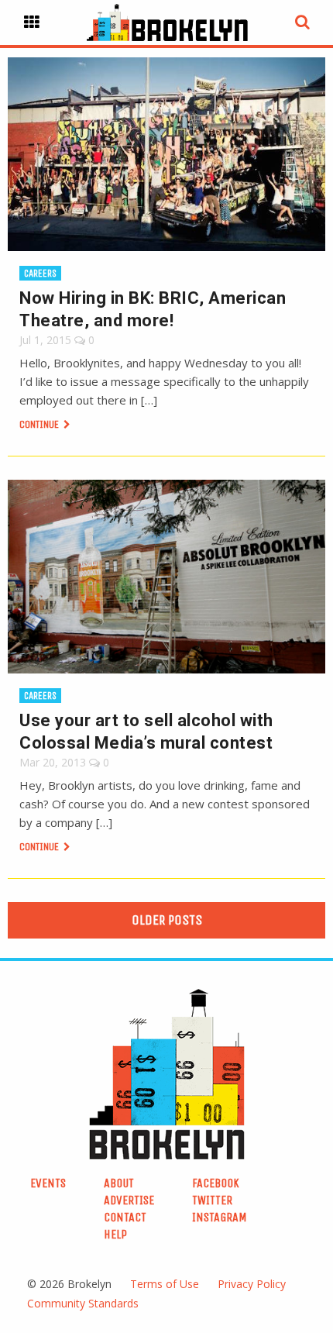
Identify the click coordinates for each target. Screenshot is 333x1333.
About (119, 1183)
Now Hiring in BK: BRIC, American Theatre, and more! (152, 309)
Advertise (129, 1200)
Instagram (219, 1217)
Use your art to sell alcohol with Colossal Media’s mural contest (146, 732)
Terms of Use (164, 1283)
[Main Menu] (31, 22)
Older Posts (167, 919)
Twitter (212, 1200)
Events (48, 1183)
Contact (125, 1217)
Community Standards (83, 1303)
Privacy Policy (252, 1283)
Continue (40, 424)
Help (115, 1234)
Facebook (215, 1183)
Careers (40, 273)
